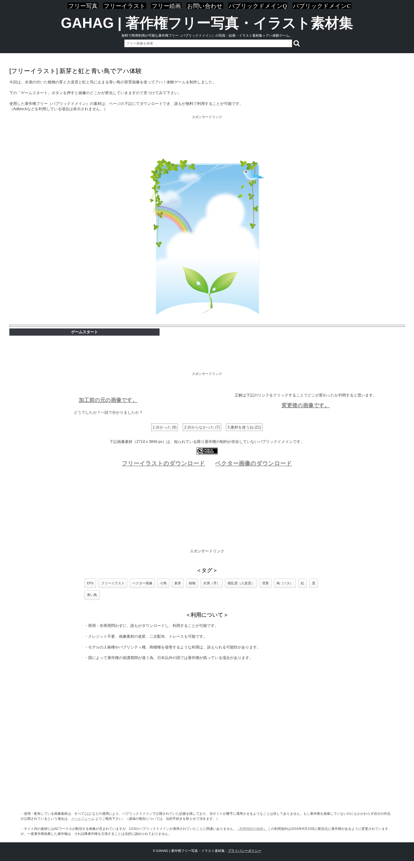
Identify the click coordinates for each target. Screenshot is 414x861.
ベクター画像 (142, 583)
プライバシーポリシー (244, 851)
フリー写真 (83, 5)
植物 (192, 583)
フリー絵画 (166, 5)
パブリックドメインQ (258, 5)
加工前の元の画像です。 (108, 400)
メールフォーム (82, 819)
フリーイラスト (124, 5)
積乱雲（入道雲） (241, 583)
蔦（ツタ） (284, 583)
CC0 (87, 813)
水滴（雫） (211, 583)
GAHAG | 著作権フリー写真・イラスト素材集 (207, 23)
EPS (90, 583)
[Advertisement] (207, 135)
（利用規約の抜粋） (251, 829)
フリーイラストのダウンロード (163, 463)
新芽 (177, 583)
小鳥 (163, 583)
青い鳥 (92, 595)
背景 (265, 583)
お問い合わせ (205, 5)
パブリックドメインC (322, 5)
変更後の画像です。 (306, 405)
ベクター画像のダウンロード (253, 463)
